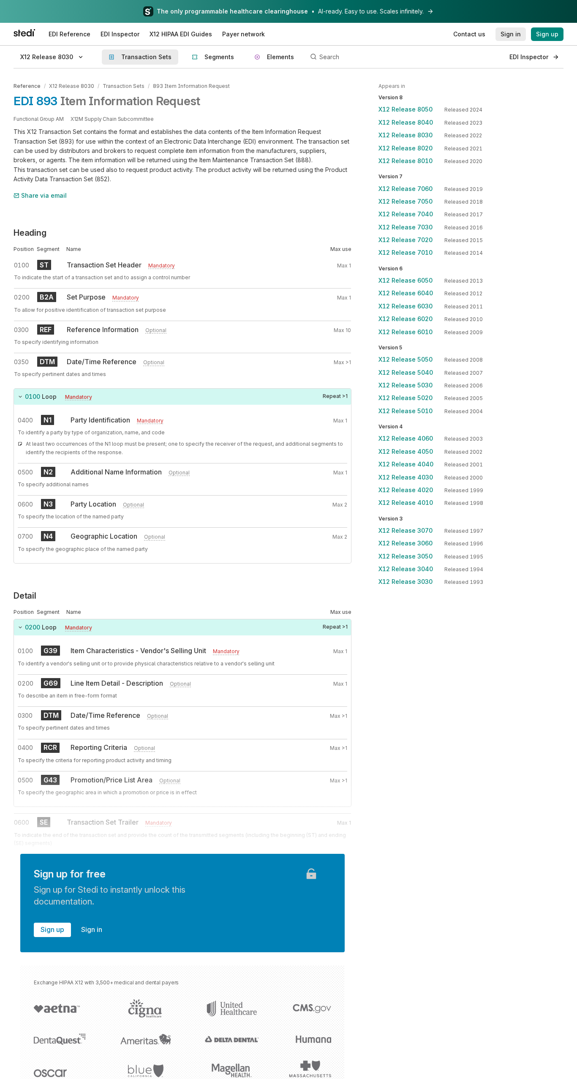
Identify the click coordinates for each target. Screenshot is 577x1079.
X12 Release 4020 (405, 489)
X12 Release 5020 (405, 397)
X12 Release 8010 (405, 160)
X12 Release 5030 (405, 385)
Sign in (91, 929)
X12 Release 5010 (405, 410)
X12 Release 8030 (71, 86)
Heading (30, 233)
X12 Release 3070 (405, 530)
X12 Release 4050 (405, 451)
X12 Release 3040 (405, 568)
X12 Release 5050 (405, 359)
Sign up (52, 929)
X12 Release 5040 (405, 372)
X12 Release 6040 (405, 293)
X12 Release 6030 (405, 306)
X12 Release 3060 (405, 543)
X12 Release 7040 (405, 214)
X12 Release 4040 (405, 464)
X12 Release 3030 (405, 581)
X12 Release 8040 (405, 122)
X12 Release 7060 (405, 188)
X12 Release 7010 (405, 252)
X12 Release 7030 (405, 227)
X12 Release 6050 (405, 280)
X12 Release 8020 (405, 148)
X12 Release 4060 (405, 438)
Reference (27, 86)
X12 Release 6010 (405, 331)
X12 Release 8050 (405, 109)
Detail (25, 596)
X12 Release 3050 (405, 556)
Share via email (44, 195)
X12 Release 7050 (405, 201)
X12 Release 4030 (405, 477)
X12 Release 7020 (405, 239)
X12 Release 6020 (405, 318)
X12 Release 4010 (405, 502)
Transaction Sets (123, 86)
